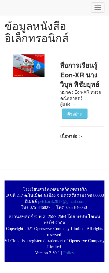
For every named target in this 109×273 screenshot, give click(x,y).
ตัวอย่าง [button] (74, 114)
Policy (68, 253)
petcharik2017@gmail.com (61, 201)
